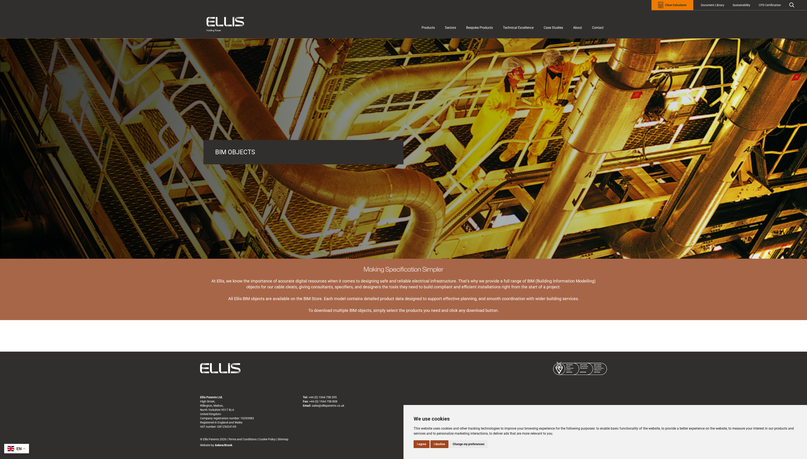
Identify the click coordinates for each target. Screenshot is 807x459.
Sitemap (283, 439)
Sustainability (741, 5)
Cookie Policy (267, 439)
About (577, 28)
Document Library (712, 5)
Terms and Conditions (242, 439)
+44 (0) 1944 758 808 (323, 401)
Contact (598, 28)
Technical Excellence (518, 28)
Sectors (450, 28)
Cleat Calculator (676, 5)
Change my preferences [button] (468, 444)
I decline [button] (439, 444)
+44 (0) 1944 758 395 (323, 397)
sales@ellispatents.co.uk (328, 405)
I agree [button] (421, 444)
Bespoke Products (479, 28)
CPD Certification (770, 5)
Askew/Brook (223, 445)
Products (428, 28)
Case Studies (553, 28)
